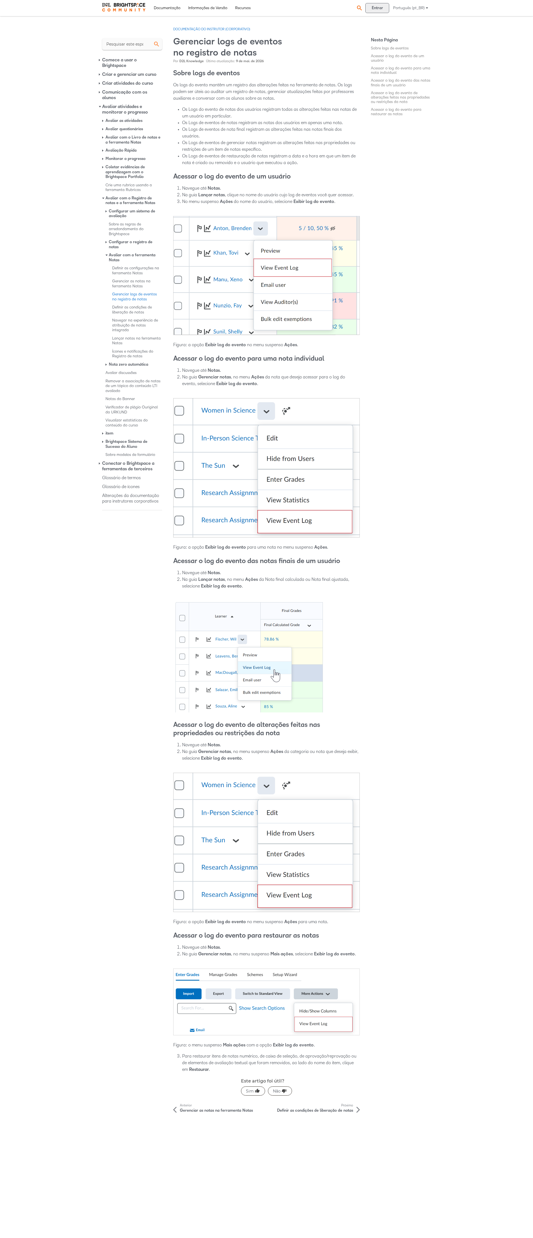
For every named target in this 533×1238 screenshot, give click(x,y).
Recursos (243, 8)
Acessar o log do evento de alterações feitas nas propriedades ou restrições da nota (400, 97)
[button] (359, 8)
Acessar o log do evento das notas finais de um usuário (400, 82)
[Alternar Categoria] (100, 59)
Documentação (167, 8)
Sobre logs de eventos (390, 48)
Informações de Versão (207, 8)
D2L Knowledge (191, 61)
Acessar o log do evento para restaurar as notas (396, 111)
